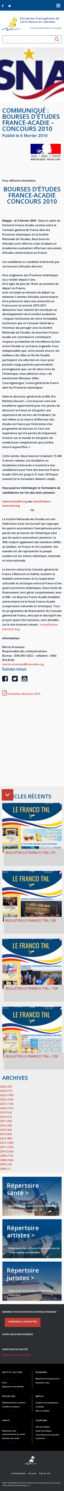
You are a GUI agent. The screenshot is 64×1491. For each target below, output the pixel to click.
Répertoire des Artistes (13, 1386)
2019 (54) (6, 1112)
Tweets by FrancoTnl (16, 1355)
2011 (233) (6, 1147)
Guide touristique (43, 1431)
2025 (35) (6, 1086)
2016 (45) (6, 1125)
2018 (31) (6, 1117)
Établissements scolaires (14, 1402)
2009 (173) (6, 1156)
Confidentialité (18, 1473)
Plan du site (44, 1473)
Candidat (39, 1406)
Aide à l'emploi (42, 1410)
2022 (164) (6, 1099)
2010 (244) (6, 1151)
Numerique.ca (24, 1485)
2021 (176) (6, 1104)
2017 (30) (6, 1121)
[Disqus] (32, 743)
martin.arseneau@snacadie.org (23, 664)
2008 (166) (6, 1160)
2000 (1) (5, 1169)
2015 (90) (6, 1130)
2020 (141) (6, 1108)
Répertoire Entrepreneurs (47, 1378)
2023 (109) (6, 1095)
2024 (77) (6, 1091)
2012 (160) (6, 1143)
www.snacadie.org (15, 501)
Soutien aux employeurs (46, 1402)
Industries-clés (42, 1382)
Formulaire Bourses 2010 (23, 694)
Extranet (32, 1473)
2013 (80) (6, 1138)
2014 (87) (6, 1134)
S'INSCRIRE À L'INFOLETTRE (22, 1322)
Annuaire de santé (10, 1438)
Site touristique (42, 1426)
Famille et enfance (11, 1406)
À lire (4, 1382)
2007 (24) (6, 1164)
